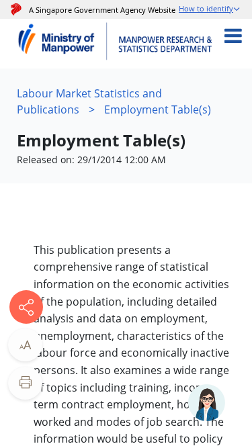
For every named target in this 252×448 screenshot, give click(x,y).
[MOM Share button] (26, 307)
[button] (210, 10)
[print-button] (25, 383)
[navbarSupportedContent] (243, 43)
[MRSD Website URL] (167, 44)
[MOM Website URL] (62, 44)
